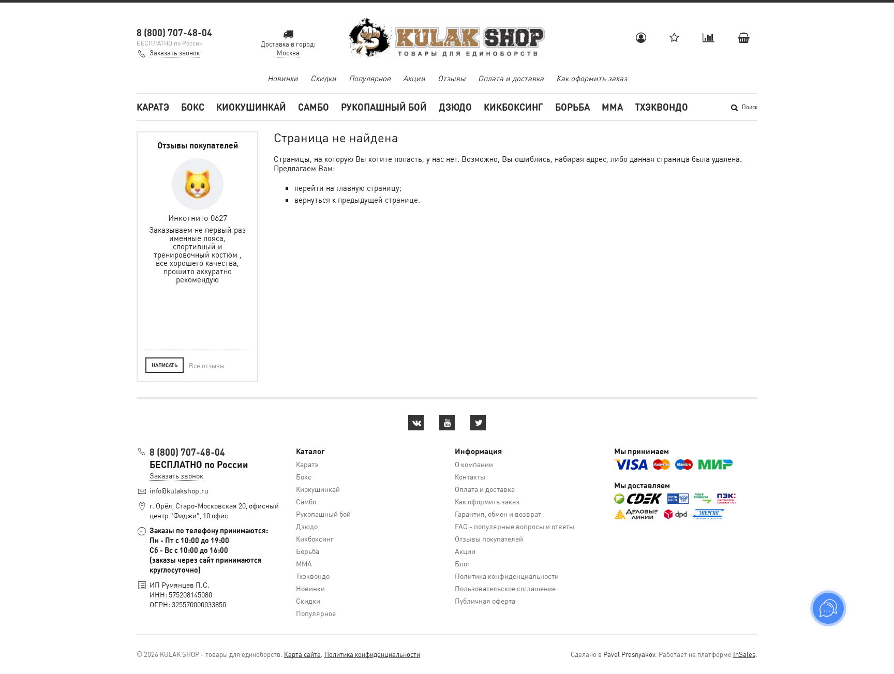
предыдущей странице (378, 199)
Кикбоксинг (513, 107)
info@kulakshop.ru (179, 490)
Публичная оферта (485, 600)
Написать (164, 365)
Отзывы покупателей (489, 538)
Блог (462, 563)
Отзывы (452, 78)
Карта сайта (302, 654)
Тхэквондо (661, 107)
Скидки (323, 78)
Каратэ (153, 107)
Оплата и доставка (511, 78)
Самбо (313, 107)
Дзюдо (455, 107)
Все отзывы (207, 365)
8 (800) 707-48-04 (174, 32)
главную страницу (367, 188)
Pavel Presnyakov (629, 654)
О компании (474, 464)
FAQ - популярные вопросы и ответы (514, 526)
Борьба (572, 107)
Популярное (370, 78)
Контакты (470, 476)
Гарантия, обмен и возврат (498, 513)
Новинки (282, 78)
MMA (612, 107)
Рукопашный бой (384, 107)
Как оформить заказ (591, 78)
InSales (744, 654)
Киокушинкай (251, 107)
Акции (414, 78)
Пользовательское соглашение (505, 588)
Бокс (192, 107)
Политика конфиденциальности (507, 575)
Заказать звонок (175, 52)
